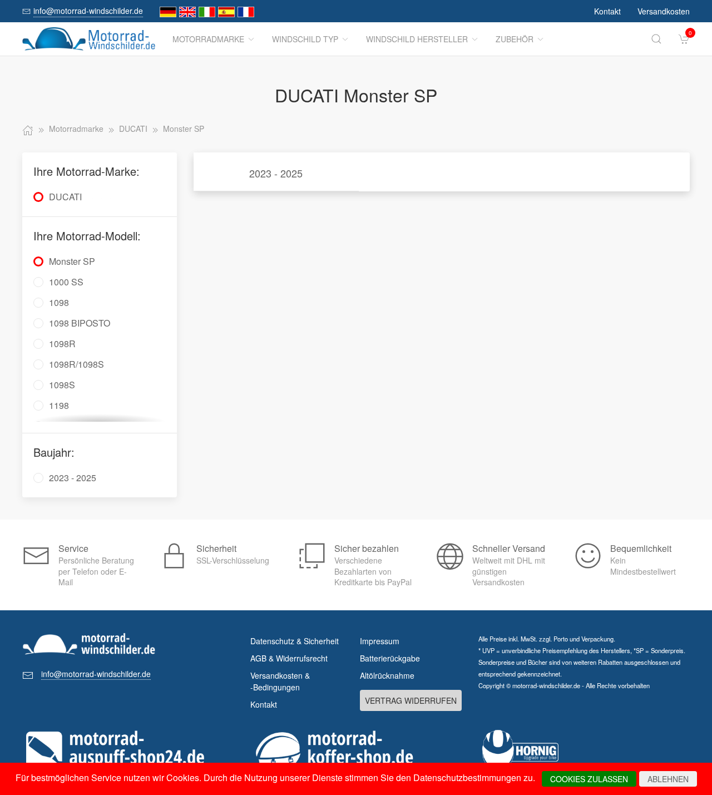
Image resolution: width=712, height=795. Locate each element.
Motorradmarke (208, 39)
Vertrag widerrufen (411, 700)
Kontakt (607, 11)
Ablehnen (668, 778)
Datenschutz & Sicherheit (294, 640)
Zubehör (514, 39)
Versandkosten (663, 11)
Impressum (379, 640)
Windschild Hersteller (417, 39)
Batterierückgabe (390, 658)
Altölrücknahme (387, 675)
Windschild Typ (305, 39)
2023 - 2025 (276, 173)
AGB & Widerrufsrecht (289, 658)
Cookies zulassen (589, 778)
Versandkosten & (280, 681)
